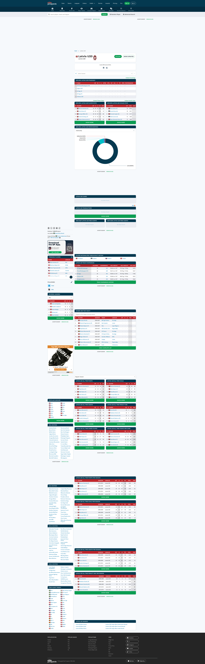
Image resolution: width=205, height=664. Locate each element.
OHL (52, 415)
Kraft (103, 345)
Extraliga (65, 415)
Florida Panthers (52, 450)
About (110, 642)
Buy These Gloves (59, 369)
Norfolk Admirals (64, 531)
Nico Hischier (55, 315)
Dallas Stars (51, 444)
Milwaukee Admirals (65, 493)
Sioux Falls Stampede (65, 575)
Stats (63, 3)
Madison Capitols (65, 567)
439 (107, 271)
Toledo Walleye (64, 547)
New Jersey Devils (65, 428)
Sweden (49, 640)
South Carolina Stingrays (64, 543)
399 (107, 279)
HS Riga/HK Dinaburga (82, 268)
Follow (118, 56)
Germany (50, 648)
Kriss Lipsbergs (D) (83, 444)
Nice (103, 326)
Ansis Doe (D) (113, 410)
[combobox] (78, 14)
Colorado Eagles (52, 506)
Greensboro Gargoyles (54, 543)
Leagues (77, 3)
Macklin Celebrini (56, 306)
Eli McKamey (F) (53, 273)
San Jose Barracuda (65, 505)
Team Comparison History (105, 282)
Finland (49, 646)
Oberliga (53, 622)
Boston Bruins (52, 430)
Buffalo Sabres (52, 432)
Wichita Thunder (64, 557)
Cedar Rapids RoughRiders (52, 567)
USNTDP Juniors (64, 579)
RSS (109, 651)
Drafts (91, 3)
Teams (69, 3)
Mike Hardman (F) (54, 262)
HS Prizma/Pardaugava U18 (83, 85)
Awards (107, 3)
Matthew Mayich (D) (54, 265)
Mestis (52, 600)
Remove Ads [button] (149, 19)
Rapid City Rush (64, 535)
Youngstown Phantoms (66, 583)
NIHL (113, 336)
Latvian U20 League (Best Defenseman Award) (116, 624)
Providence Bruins (65, 497)
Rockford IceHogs (65, 501)
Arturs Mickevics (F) (84, 339)
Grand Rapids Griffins (54, 508)
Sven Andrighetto (56, 303)
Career (110, 655)
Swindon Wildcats (106, 336)
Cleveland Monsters (53, 501)
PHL (63, 602)
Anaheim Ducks (52, 428)
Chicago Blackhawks (53, 438)
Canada (49, 642)
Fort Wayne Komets (53, 541)
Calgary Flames (52, 434)
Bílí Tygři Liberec (105, 320)
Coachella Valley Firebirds (52, 503)
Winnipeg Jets (64, 458)
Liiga (64, 411)
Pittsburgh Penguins (65, 438)
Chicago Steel (52, 570)
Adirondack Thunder (53, 529)
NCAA (66, 265)
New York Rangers (65, 432)
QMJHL (52, 417)
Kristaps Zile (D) (83, 320)
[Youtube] (57, 228)
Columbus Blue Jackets (54, 442)
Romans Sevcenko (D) (115, 415)
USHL (64, 403)
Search (104, 14)
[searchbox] (78, 14)
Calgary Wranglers (53, 495)
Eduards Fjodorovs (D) (115, 418)
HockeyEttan (54, 596)
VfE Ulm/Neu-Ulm (106, 328)
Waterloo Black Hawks (66, 581)
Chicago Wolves (52, 499)
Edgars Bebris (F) (84, 336)
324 (107, 276)
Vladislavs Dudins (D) (115, 413)
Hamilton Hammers (53, 510)
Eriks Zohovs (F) (82, 111)
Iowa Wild (51, 519)
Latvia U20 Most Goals (81, 626)
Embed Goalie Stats (130, 100)
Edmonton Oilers (53, 448)
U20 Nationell (54, 594)
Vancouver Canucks (65, 452)
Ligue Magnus (66, 594)
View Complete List (105, 348)
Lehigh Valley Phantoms (66, 489)
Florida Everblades (53, 539)
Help (110, 644)
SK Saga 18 (79, 94)
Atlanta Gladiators (53, 533)
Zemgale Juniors (80, 279)
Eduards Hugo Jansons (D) (86, 323)
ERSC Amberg (105, 342)
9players (95, 258)
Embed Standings (130, 78)
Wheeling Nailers (64, 555)
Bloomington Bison (53, 535)
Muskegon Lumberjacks (66, 569)
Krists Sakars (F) (83, 434)
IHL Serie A (65, 592)
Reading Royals (64, 537)
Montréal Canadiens (53, 456)
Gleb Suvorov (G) (114, 116)
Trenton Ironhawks (65, 549)
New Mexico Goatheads (66, 529)
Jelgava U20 (79, 88)
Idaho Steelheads (53, 548)
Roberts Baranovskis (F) (84, 119)
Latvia (113, 323)
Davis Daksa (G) (113, 108)
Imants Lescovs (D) (114, 434)
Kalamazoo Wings (53, 554)
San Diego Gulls (64, 503)
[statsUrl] (107, 67)
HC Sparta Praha (105, 334)
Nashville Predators (53, 458)
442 (107, 268)
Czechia (67, 270)
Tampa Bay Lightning (65, 446)
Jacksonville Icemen (53, 552)
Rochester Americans (66, 499)
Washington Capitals (65, 456)
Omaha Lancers (64, 571)
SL (51, 616)
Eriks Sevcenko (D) (83, 442)
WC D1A (52, 626)
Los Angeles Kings (53, 452)
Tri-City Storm (64, 577)
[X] (51, 228)
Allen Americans (52, 531)
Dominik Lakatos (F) (54, 270)
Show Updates (129, 56)
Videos (84, 3)
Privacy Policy (111, 646)
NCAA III (64, 614)
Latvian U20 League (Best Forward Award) (115, 626)
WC (51, 624)
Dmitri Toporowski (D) (55, 268)
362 (107, 273)
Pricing (115, 3)
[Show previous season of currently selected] (76, 73)
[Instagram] (54, 228)
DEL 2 (52, 620)
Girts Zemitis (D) (114, 444)
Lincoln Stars (52, 581)
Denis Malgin (55, 309)
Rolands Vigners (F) (84, 326)
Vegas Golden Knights (66, 454)
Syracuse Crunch (65, 510)
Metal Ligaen (54, 602)
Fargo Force (51, 577)
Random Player (115, 14)
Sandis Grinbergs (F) (83, 116)
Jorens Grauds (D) (114, 421)
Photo (110, 648)
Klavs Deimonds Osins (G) (116, 119)
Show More (60, 318)
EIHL (64, 596)
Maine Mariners (52, 558)
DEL (52, 618)
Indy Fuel (51, 550)
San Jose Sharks (64, 440)
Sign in (133, 3)
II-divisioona (115, 345)
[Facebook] (49, 228)
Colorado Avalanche (53, 440)
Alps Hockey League (67, 590)
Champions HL (54, 606)
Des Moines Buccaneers (54, 572)
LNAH (64, 616)
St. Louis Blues (64, 444)
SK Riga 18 (79, 91)
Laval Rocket (52, 521)
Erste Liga (65, 600)
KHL (63, 407)
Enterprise (111, 653)
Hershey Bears (52, 517)
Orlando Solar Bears (65, 533)
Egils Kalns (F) (114, 397)
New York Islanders (65, 430)
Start (75, 51)
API (109, 650)
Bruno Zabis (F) (82, 415)
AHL (66, 262)
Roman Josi (54, 312)
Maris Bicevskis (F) (83, 397)
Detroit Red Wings (53, 446)
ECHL (52, 407)
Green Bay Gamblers (53, 579)
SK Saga (79, 273)
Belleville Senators (53, 493)
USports (64, 618)
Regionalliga (115, 328)
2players (109, 258)
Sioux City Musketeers (66, 573)
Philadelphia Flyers (65, 436)
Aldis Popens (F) (82, 391)
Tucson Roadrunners (65, 516)
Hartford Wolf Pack (53, 512)
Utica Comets (64, 518)
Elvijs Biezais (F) (83, 328)
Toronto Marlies (64, 514)
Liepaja (103, 339)
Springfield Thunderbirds (64, 507)
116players (80, 258)
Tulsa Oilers (63, 553)
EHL (52, 604)
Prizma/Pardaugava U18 (82, 271)
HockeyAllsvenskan (55, 592)
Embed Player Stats (98, 100)
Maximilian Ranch (59, 233)
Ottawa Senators (65, 434)
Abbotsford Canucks (53, 489)
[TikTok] (59, 228)
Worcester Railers (65, 559)
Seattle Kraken (64, 442)
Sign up (127, 3)
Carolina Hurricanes (53, 436)
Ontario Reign (64, 495)
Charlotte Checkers (53, 497)
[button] (131, 9)
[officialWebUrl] (103, 67)
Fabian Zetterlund (61, 236)
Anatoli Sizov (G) (114, 111)
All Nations (50, 650)
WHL (66, 273)
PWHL (64, 626)
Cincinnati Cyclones (53, 537)
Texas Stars (63, 512)
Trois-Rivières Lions (65, 551)
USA (48, 644)
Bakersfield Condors (53, 491)
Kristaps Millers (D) (83, 114)
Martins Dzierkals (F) (83, 108)
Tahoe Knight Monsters (66, 545)
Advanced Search (130, 14)
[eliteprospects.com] (52, 3)
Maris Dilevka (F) (84, 345)
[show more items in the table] (71, 277)
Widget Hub (111, 640)
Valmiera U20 (80, 96)
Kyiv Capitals (104, 323)
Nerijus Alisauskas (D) (85, 331)
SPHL (66, 268)
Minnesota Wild (52, 454)
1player (124, 258)
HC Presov (104, 331)
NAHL (64, 405)
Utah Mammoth (64, 450)
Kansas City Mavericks (54, 556)
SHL (63, 409)
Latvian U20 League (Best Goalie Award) (115, 628)
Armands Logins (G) (114, 114)
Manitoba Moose (64, 491)
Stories (100, 3)
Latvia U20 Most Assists (81, 624)
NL (63, 413)
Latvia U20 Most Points (81, 628)
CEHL (64, 598)
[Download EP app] (60, 247)
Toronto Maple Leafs (65, 448)
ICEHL (52, 628)
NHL (52, 403)
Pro (121, 3)
